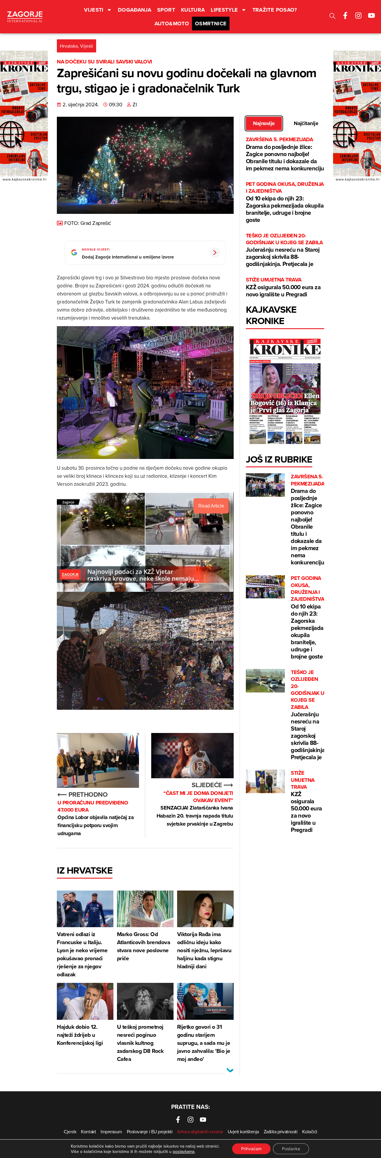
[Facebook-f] (345, 15)
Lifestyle (224, 10)
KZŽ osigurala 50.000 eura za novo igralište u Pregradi (283, 287)
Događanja (134, 10)
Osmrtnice (211, 23)
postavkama (183, 1151)
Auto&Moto (171, 23)
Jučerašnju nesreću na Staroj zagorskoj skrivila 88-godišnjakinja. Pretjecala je (284, 250)
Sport (166, 10)
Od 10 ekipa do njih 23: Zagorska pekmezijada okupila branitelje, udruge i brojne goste (285, 202)
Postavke (291, 1148)
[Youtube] (371, 15)
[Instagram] (358, 15)
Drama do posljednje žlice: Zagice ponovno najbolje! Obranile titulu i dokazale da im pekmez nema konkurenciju (285, 154)
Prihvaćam (251, 1148)
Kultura (193, 10)
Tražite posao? (274, 10)
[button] (332, 17)
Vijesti (94, 10)
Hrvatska (69, 46)
